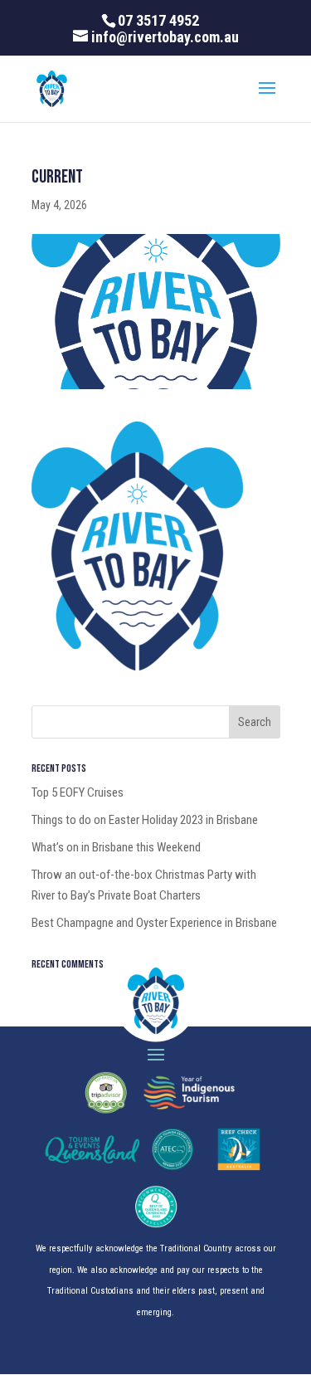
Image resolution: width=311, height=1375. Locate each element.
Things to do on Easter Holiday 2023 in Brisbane (145, 819)
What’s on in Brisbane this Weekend (116, 847)
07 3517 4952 (158, 20)
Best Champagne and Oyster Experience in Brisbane (154, 922)
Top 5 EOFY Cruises (78, 792)
